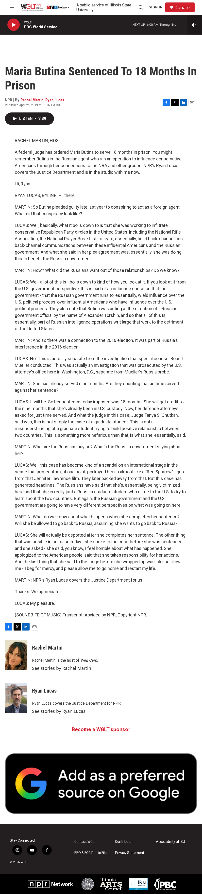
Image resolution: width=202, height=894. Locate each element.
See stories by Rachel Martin (61, 668)
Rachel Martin (31, 99)
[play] (13, 25)
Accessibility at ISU (170, 842)
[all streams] (194, 25)
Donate (182, 7)
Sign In (156, 7)
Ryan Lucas (54, 99)
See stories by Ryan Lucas (58, 711)
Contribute (123, 842)
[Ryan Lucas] (16, 698)
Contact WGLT (85, 842)
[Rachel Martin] (16, 655)
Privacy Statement (129, 853)
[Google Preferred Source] (101, 783)
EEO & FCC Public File (90, 853)
